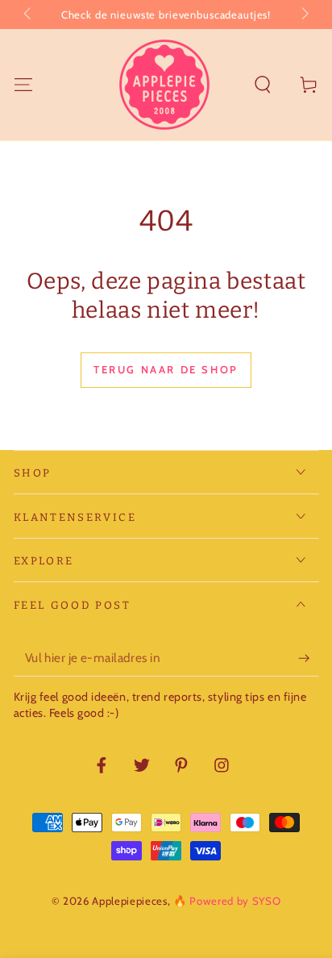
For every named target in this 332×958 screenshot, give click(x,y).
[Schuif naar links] (29, 14)
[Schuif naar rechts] (303, 14)
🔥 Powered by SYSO (226, 900)
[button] (263, 84)
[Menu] (23, 84)
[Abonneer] (308, 658)
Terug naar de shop (166, 369)
